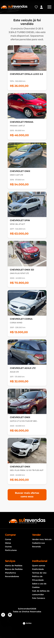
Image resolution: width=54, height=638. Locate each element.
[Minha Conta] (43, 7)
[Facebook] (3, 614)
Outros (8, 546)
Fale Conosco (38, 598)
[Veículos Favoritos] (37, 8)
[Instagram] (10, 614)
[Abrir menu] (50, 7)
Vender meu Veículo (42, 539)
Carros (8, 539)
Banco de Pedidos (14, 569)
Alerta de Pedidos (13, 565)
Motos (8, 543)
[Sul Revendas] (14, 6)
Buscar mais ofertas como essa (27, 495)
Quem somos (38, 565)
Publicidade (38, 569)
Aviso (28, 623)
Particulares (11, 550)
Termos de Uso (39, 573)
